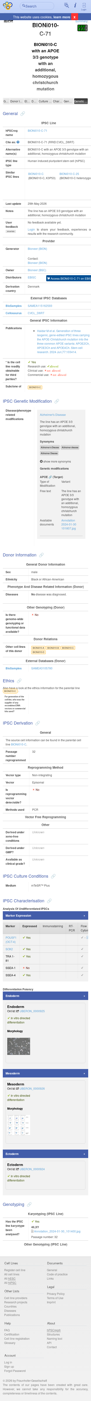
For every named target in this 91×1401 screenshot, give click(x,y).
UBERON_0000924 (32, 1169)
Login (83, 9)
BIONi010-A (38, 647)
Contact (52, 1347)
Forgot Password (15, 1371)
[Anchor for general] (22, 113)
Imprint (51, 1302)
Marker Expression (18, 915)
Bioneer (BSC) (37, 270)
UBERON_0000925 (32, 1011)
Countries (10, 1306)
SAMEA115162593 (40, 306)
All (10, 1278)
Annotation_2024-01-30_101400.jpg (57, 1231)
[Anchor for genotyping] (28, 1204)
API (49, 1343)
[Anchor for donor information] (41, 555)
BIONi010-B (53, 647)
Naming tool (54, 1338)
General (7, 101)
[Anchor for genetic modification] (56, 401)
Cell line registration (17, 1338)
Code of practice (57, 1274)
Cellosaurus (14, 313)
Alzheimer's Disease (53, 415)
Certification (11, 1334)
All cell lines (11, 1274)
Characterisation (58, 101)
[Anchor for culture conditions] (52, 876)
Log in (8, 1362)
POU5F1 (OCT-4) (11, 939)
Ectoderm (12, 1154)
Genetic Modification (81, 101)
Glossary (9, 1343)
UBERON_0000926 (32, 1088)
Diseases (10, 1310)
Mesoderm (13, 1073)
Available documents (47, 522)
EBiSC (32, 277)
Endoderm (12, 996)
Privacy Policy (56, 1294)
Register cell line (14, 1270)
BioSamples (14, 306)
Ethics (27, 101)
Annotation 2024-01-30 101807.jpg (68, 524)
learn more (61, 17)
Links (50, 1278)
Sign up (9, 1366)
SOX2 (9, 949)
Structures (53, 1334)
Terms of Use (55, 1298)
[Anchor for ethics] (18, 680)
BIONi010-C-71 (37, 130)
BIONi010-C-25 (69, 174)
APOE (44, 477)
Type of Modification (47, 483)
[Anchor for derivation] (37, 723)
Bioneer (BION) (37, 249)
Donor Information (17, 101)
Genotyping (68, 101)
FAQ (7, 1330)
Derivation (35, 101)
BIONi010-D (38, 652)
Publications (12, 1315)
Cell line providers (15, 1298)
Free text (45, 491)
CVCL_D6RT (36, 313)
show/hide (10, 231)
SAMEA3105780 (41, 668)
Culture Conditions (45, 101)
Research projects (15, 1302)
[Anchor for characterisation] (49, 900)
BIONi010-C (36, 174)
